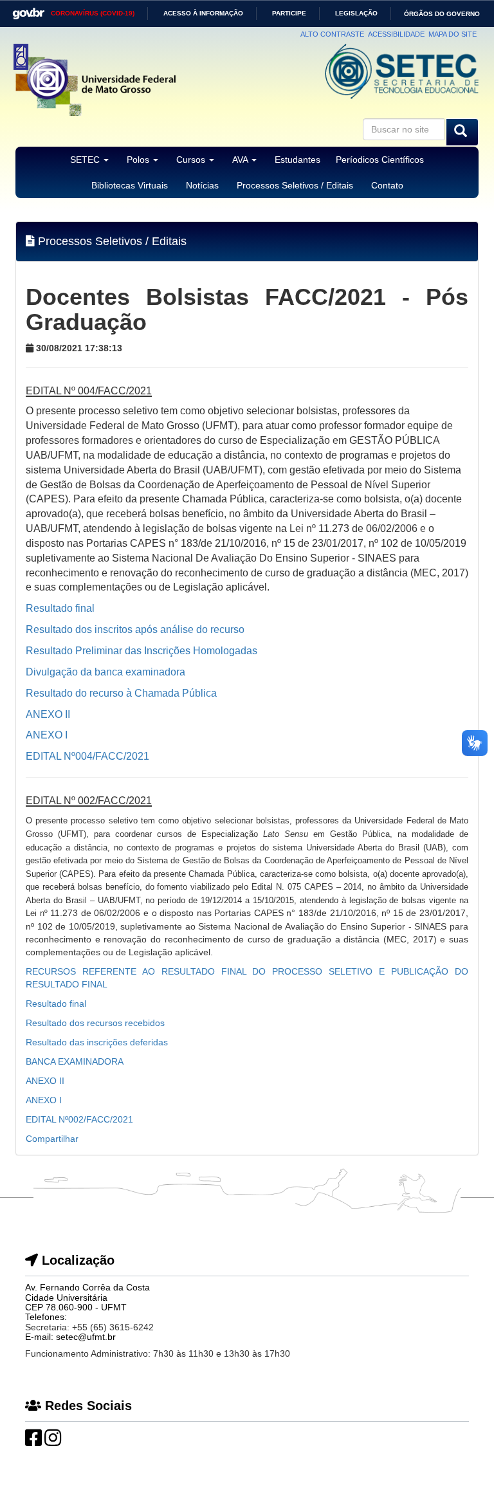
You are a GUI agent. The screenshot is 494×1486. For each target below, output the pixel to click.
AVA (241, 159)
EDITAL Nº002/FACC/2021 (79, 1119)
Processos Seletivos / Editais (295, 185)
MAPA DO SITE (452, 34)
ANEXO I (44, 1100)
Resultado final (56, 1003)
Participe (289, 13)
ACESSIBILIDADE (396, 34)
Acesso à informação (203, 13)
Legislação (356, 13)
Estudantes (297, 159)
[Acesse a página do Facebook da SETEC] (33, 1441)
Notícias (202, 185)
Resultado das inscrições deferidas (97, 1042)
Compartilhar (52, 1138)
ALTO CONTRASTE (332, 34)
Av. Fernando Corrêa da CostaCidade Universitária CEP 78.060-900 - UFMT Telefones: (87, 1302)
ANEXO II (45, 1081)
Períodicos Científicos (380, 159)
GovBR (24, 9)
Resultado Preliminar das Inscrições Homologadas (141, 650)
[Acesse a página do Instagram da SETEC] (52, 1441)
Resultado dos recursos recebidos (95, 1023)
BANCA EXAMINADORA (75, 1061)
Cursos (192, 159)
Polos (139, 159)
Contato (387, 185)
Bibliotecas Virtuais (129, 185)
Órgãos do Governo (442, 13)
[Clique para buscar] (462, 132)
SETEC (86, 159)
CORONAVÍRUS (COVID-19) (92, 13)
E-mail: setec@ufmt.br (70, 1337)
